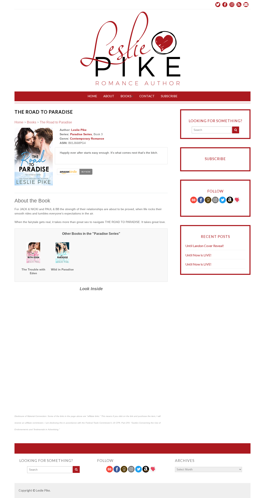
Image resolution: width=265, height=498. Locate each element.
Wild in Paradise (62, 269)
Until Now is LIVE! (198, 255)
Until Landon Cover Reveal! (204, 246)
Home (92, 96)
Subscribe (169, 96)
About (108, 96)
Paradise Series (81, 134)
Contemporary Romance (87, 138)
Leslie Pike (79, 130)
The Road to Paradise (56, 122)
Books (125, 96)
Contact (147, 96)
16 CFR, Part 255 (121, 423)
